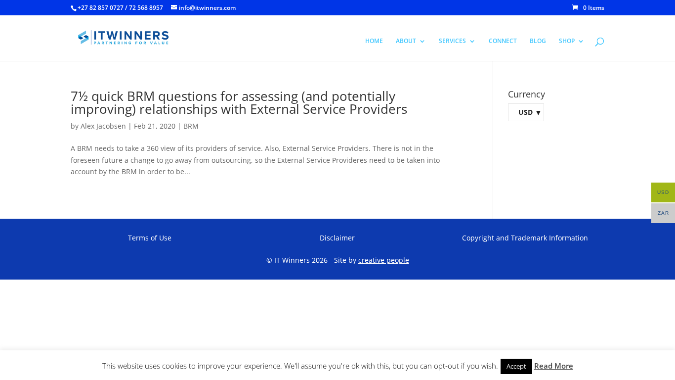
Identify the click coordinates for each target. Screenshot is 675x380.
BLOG (538, 41)
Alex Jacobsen (103, 126)
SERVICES (452, 41)
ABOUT (406, 41)
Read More (553, 366)
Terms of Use (149, 237)
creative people (383, 260)
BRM (191, 126)
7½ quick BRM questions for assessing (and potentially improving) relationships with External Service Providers (239, 102)
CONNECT (503, 41)
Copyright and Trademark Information (525, 237)
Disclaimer (337, 237)
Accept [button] (516, 366)
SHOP (567, 41)
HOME (374, 41)
